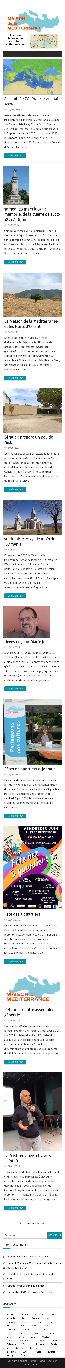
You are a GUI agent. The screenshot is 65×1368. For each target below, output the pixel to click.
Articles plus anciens (34, 1223)
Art (23, 1318)
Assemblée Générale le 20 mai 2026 (31, 101)
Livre (33, 1336)
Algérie (24, 1314)
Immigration (41, 1329)
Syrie (25, 1351)
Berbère (36, 1318)
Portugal (40, 1344)
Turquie (51, 1351)
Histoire (11, 1329)
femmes (26, 1322)
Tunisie (37, 1351)
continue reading (15, 155)
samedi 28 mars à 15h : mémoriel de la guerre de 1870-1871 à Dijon (32, 214)
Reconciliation (36, 1348)
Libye (21, 1336)
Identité (25, 1329)
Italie (9, 1333)
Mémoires (25, 1340)
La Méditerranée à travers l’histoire (27, 1158)
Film (39, 1322)
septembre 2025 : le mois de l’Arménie (29, 541)
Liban (9, 1336)
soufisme (11, 1351)
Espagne (11, 1322)
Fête (21, 1325)
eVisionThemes (32, 1364)
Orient (54, 1340)
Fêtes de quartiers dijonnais (29, 768)
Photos (26, 1344)
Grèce (33, 1325)
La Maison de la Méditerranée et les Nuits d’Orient (31, 324)
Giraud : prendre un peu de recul (28, 439)
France (51, 1322)
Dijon (49, 1318)
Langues (50, 1333)
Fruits (9, 1325)
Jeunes (22, 1333)
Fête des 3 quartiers (22, 914)
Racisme (19, 1348)
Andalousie (40, 1314)
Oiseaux (40, 1340)
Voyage (10, 1355)
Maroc (10, 1340)
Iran (56, 1329)
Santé (53, 1348)
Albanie (10, 1314)
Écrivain (24, 1355)
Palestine (11, 1344)
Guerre (46, 1325)
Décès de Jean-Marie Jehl (26, 641)
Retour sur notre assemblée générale (29, 1012)
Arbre (54, 1314)
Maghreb (46, 1336)
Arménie (11, 1318)
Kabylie (35, 1333)
